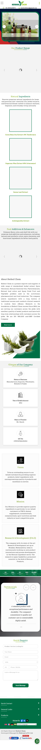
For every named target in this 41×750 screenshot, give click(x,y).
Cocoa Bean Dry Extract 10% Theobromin (20, 135)
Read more (8, 325)
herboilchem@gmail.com (29, 8)
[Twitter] (27, 720)
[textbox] (20, 646)
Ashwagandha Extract (20, 221)
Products (4, 715)
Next (36, 70)
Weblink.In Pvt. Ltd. (26, 733)
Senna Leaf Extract (20, 192)
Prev (4, 70)
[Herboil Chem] (19, 3)
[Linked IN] (24, 720)
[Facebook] (22, 720)
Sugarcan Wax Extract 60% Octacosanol (20, 163)
